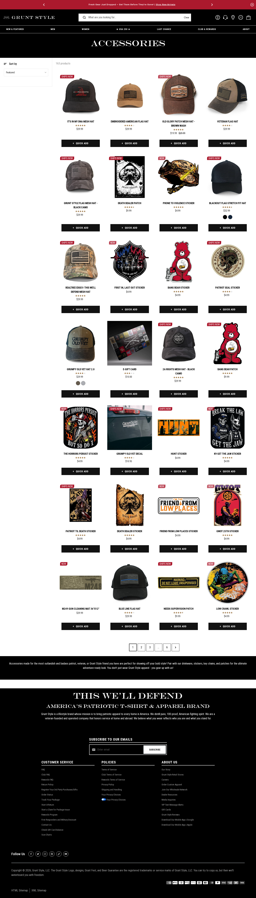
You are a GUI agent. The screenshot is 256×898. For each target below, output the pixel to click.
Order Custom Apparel (172, 784)
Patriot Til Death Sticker (81, 531)
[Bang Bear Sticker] (178, 261)
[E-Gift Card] (129, 343)
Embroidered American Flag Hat (130, 121)
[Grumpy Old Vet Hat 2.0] (80, 343)
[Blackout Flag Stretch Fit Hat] (227, 177)
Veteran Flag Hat (227, 121)
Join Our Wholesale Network (174, 789)
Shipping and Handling (112, 789)
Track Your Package (50, 799)
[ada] (218, 17)
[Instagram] (45, 854)
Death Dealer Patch (129, 203)
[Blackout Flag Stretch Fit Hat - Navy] (230, 217)
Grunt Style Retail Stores (173, 774)
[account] (241, 17)
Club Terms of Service (111, 774)
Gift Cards (166, 809)
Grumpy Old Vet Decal (130, 453)
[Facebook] (31, 854)
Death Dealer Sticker (129, 531)
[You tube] (65, 854)
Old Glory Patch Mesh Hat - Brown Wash (178, 123)
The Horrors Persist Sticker (81, 453)
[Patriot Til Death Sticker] (80, 505)
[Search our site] (84, 17)
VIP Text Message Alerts (172, 804)
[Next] (211, 4)
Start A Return (47, 804)
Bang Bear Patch (228, 369)
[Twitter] (38, 854)
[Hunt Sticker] (178, 427)
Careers (165, 779)
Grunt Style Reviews (171, 814)
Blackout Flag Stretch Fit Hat (227, 203)
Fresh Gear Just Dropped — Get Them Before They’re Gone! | (128, 4)
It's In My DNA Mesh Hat (80, 121)
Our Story (166, 769)
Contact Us (46, 824)
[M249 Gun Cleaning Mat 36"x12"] (80, 582)
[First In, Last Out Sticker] (129, 261)
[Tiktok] (58, 854)
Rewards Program (49, 814)
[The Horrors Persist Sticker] (80, 427)
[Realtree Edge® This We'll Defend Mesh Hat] (80, 261)
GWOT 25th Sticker (227, 531)
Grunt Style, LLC (41, 870)
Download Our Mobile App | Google (178, 819)
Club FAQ (45, 774)
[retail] (233, 17)
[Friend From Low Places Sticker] (178, 505)
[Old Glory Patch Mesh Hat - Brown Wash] (178, 95)
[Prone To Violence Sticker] (178, 177)
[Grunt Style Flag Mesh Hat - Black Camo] (80, 177)
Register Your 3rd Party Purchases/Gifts (59, 789)
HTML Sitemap (19, 890)
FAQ (43, 769)
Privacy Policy (108, 784)
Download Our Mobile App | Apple (177, 824)
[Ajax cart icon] (249, 17)
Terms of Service (109, 769)
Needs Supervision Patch (178, 608)
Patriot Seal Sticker (227, 287)
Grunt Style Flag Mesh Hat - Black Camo (81, 205)
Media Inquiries (169, 799)
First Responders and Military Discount (58, 819)
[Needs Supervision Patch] (178, 582)
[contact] (225, 17)
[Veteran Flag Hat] (227, 95)
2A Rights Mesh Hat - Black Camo (179, 371)
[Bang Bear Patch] (227, 343)
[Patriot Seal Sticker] (227, 261)
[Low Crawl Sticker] (227, 582)
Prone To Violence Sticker (178, 203)
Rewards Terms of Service (113, 779)
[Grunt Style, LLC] (29, 17)
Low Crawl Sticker (227, 608)
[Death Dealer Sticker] (129, 505)
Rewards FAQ (47, 779)
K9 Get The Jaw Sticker (227, 453)
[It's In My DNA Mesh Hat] (80, 95)
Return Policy (47, 784)
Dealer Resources (169, 794)
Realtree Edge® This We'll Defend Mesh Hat (80, 289)
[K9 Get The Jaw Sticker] (227, 427)
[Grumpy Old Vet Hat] (83, 383)
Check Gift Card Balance (52, 830)
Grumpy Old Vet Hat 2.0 (81, 369)
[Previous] (44, 4)
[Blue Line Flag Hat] (129, 582)
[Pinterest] (52, 854)
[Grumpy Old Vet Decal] (129, 427)
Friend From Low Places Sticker (179, 531)
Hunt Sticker (179, 453)
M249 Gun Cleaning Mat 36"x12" (80, 608)
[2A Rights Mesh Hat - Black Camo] (178, 343)
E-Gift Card (129, 369)
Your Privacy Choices (111, 794)
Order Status (47, 794)
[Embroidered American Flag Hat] (129, 95)
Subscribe (154, 749)
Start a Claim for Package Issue (55, 809)
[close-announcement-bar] (252, 5)
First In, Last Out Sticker (129, 287)
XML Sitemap (39, 890)
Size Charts (46, 834)
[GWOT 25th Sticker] (227, 505)
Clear (186, 17)
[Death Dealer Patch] (129, 177)
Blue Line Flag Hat (129, 608)
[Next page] (176, 647)
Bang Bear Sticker (178, 287)
